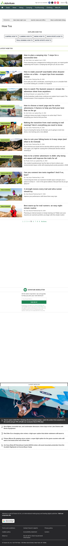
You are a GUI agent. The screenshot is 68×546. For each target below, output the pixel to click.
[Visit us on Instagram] (55, 3)
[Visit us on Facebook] (49, 3)
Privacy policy (49, 528)
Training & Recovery (7, 106)
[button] (64, 3)
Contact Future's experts (30, 528)
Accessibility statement (30, 532)
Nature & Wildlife (6, 156)
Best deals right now (19, 20)
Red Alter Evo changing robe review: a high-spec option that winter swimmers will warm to (34, 433)
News (14, 8)
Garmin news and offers (38, 20)
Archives (43, 221)
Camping (29, 8)
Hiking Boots (5, 140)
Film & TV (3, 90)
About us (4, 536)
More (57, 8)
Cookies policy (6, 532)
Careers (47, 532)
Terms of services (39, 305)
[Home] (2, 8)
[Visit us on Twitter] (52, 3)
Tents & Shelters (6, 173)
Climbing (49, 8)
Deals (8, 8)
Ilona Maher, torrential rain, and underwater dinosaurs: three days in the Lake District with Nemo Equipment (33, 427)
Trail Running (39, 8)
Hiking (21, 8)
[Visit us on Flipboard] (58, 3)
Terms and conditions (8, 528)
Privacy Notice (40, 306)
